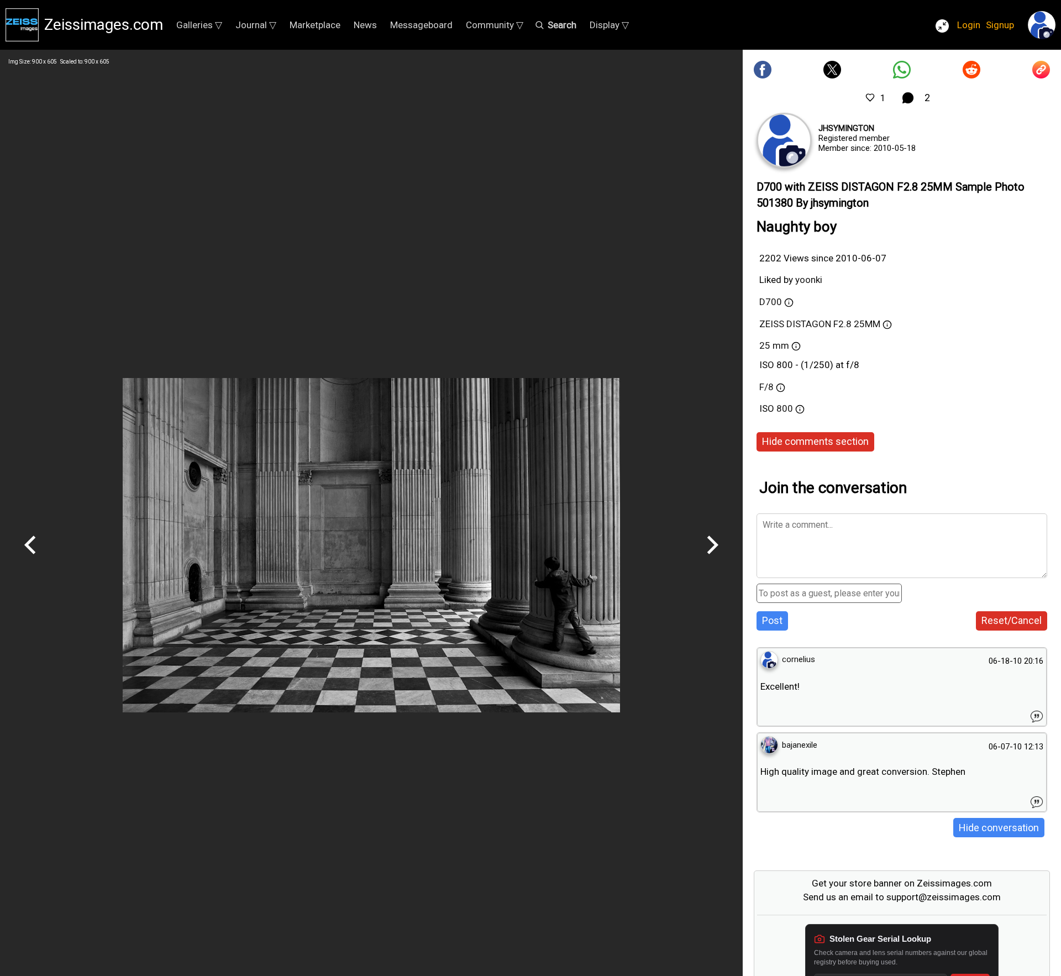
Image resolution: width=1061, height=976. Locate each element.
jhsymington (846, 128)
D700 (770, 301)
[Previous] (30, 558)
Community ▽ (494, 24)
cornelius (798, 659)
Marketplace (315, 24)
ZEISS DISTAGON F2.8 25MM (819, 323)
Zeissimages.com (103, 24)
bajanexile (799, 745)
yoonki (808, 279)
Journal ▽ (255, 24)
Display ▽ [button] (609, 24)
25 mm (774, 345)
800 (785, 408)
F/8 (766, 386)
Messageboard (421, 24)
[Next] (712, 558)
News (365, 24)
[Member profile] (784, 140)
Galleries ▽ (199, 24)
